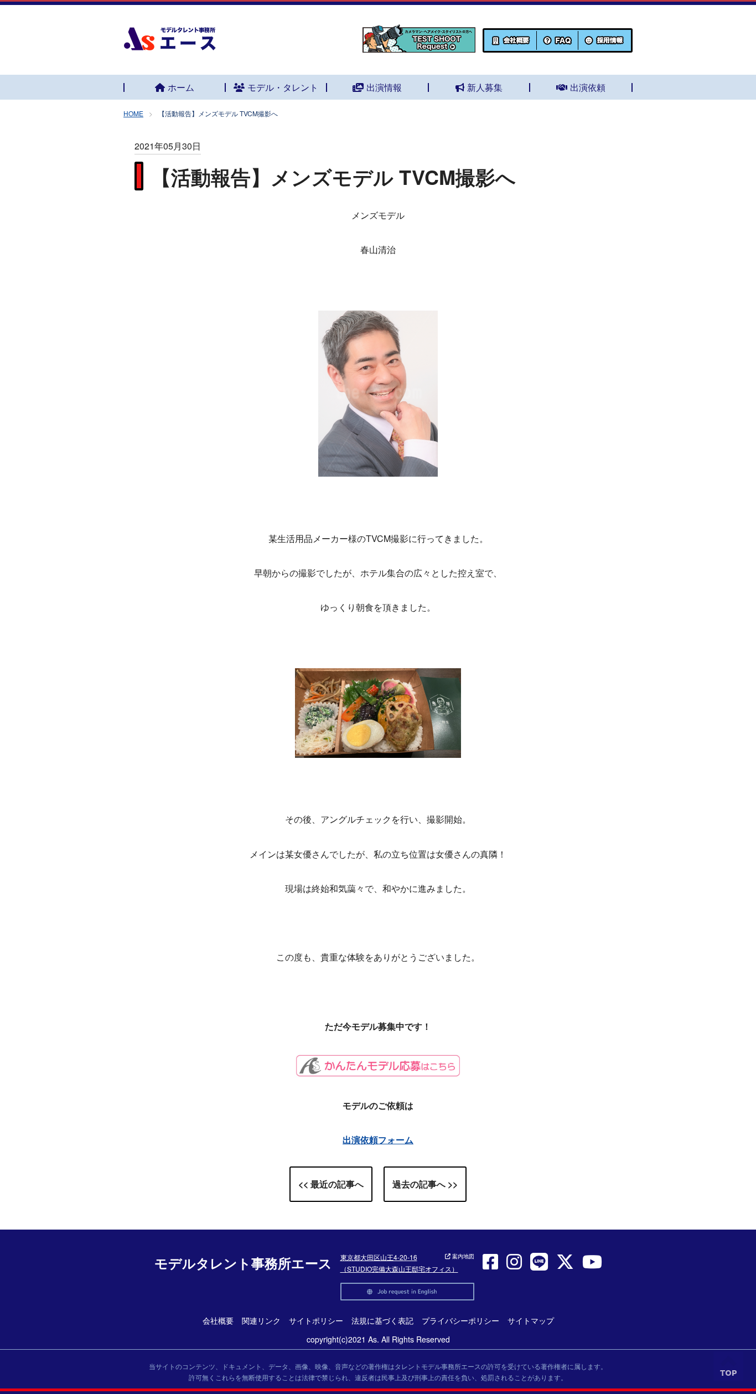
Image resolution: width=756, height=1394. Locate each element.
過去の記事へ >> (425, 1184)
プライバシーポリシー (460, 1320)
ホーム (181, 87)
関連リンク (261, 1320)
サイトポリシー (316, 1320)
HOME (133, 113)
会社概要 (218, 1320)
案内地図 (462, 1256)
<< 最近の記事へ (331, 1184)
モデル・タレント (282, 87)
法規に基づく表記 (382, 1320)
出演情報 (384, 87)
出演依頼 (587, 87)
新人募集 (485, 87)
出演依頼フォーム (378, 1139)
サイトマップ (531, 1320)
